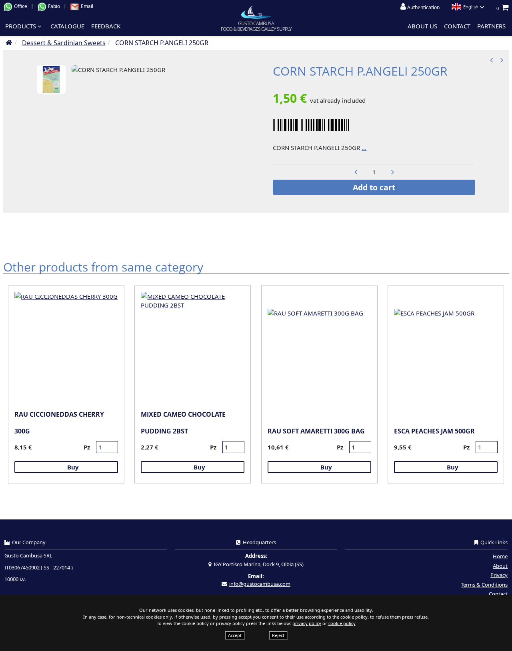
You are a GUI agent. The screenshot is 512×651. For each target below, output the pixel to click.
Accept (235, 635)
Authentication (423, 7)
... (364, 148)
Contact (457, 26)
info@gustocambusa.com (259, 583)
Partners (491, 26)
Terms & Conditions (484, 584)
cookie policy (342, 623)
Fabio (54, 6)
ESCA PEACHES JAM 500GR (434, 431)
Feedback (105, 26)
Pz (87, 447)
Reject (278, 635)
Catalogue (67, 26)
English (470, 7)
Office (20, 6)
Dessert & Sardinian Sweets (64, 42)
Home (500, 556)
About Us (422, 26)
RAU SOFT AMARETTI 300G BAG (316, 431)
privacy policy (306, 623)
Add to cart (374, 187)
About (500, 565)
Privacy (499, 575)
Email (86, 6)
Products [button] (21, 26)
